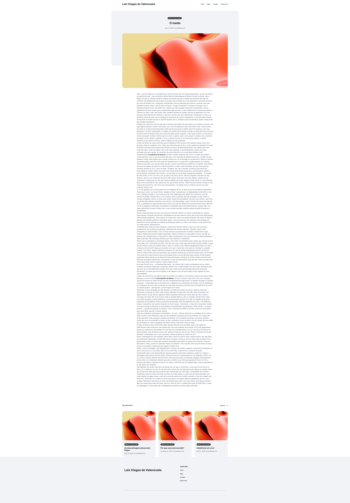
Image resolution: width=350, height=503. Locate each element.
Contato (215, 4)
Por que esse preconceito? (172, 448)
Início (202, 4)
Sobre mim (224, 4)
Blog (208, 4)
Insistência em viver (205, 448)
